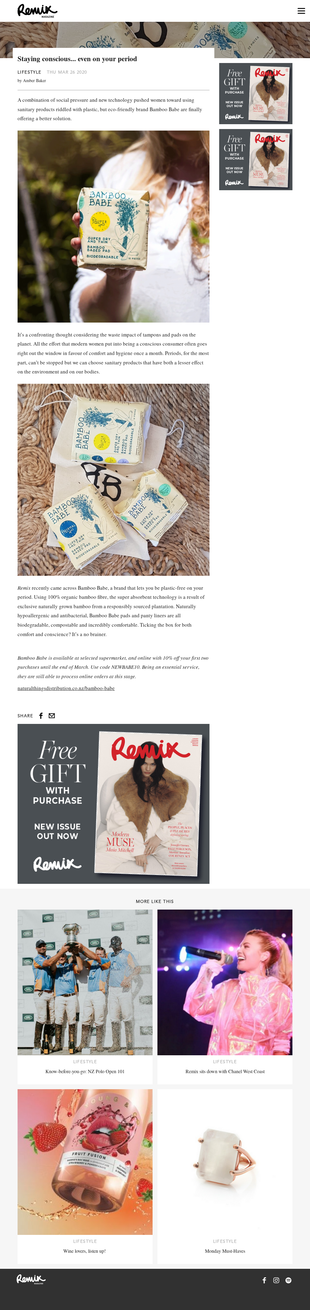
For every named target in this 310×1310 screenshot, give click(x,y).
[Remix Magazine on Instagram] (276, 1280)
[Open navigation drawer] (301, 11)
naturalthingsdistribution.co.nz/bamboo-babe (66, 688)
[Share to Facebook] (41, 716)
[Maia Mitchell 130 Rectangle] (113, 804)
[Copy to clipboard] (52, 716)
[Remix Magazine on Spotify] (288, 1280)
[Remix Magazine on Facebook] (264, 1280)
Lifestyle (29, 72)
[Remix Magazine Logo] (38, 11)
